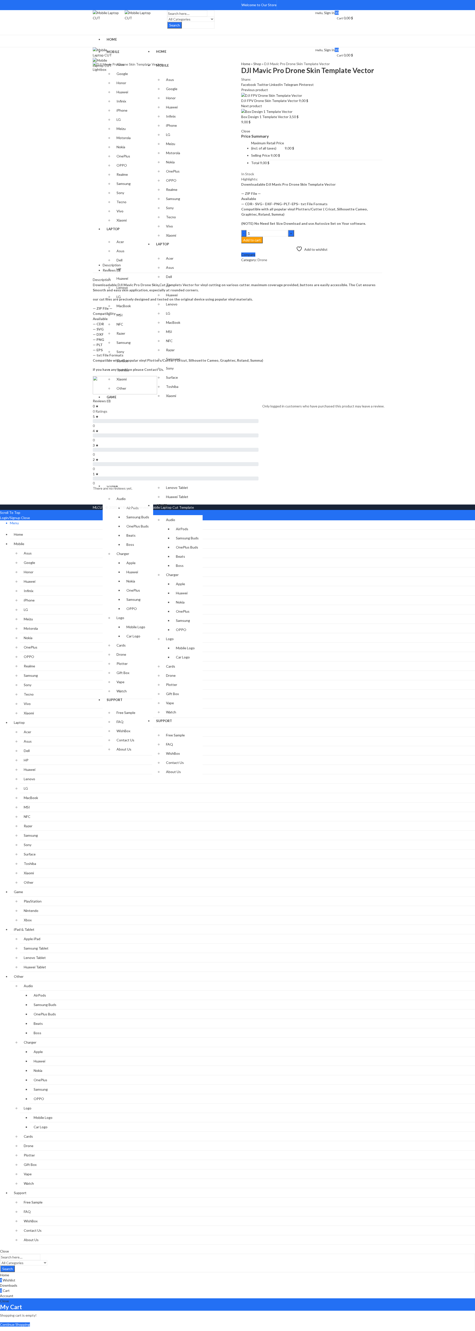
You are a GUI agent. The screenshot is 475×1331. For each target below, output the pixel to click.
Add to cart (252, 240)
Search (174, 25)
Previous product (254, 90)
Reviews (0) (102, 401)
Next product (251, 106)
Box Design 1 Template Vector (265, 117)
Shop (257, 64)
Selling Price (260, 155)
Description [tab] (112, 265)
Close (25, 518)
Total (255, 163)
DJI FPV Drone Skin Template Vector (270, 101)
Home (245, 64)
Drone (262, 260)
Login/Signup (10, 518)
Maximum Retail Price (267, 145)
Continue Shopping (15, 1324)
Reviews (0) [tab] (111, 270)
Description (102, 279)
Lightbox (99, 69)
